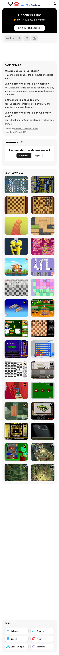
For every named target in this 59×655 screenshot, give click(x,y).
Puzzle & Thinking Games (26, 128)
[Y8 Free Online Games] (13, 4)
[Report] (26, 38)
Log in (37, 155)
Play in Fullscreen (29, 27)
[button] (10, 123)
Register (23, 155)
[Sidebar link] (4, 4)
